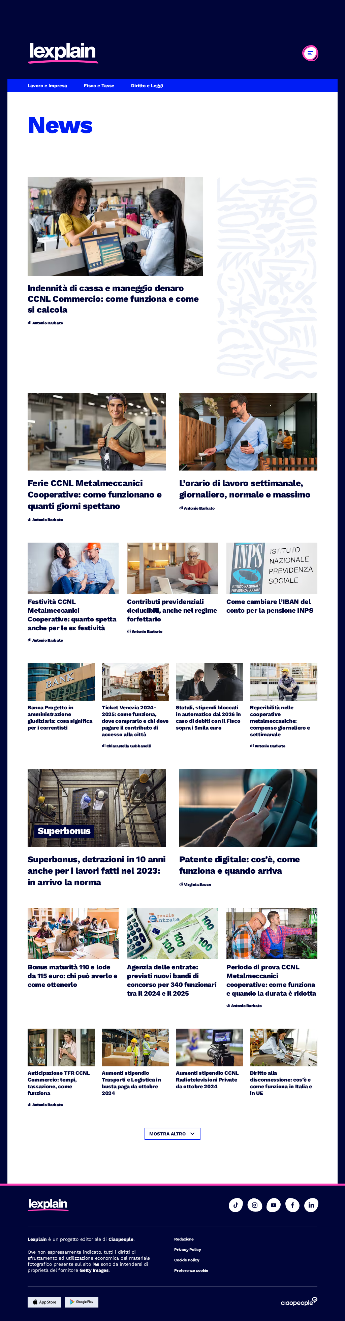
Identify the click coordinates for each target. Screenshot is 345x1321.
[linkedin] (311, 1205)
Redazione (184, 1239)
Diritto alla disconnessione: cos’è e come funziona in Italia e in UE (281, 1083)
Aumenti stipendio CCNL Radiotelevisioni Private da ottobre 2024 (207, 1080)
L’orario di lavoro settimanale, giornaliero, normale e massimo (244, 489)
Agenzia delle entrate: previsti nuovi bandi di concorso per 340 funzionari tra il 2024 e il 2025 (171, 980)
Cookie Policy (186, 1260)
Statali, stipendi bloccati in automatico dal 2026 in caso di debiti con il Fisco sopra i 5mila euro (208, 717)
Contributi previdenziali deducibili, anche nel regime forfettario (172, 610)
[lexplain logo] (63, 53)
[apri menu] (310, 53)
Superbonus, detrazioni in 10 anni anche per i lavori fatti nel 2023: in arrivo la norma (97, 870)
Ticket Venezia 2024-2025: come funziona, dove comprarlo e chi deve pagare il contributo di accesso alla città (135, 721)
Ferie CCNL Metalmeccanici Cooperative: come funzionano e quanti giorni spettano (94, 494)
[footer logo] (91, 1205)
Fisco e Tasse (99, 85)
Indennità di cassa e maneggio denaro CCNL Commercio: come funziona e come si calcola (113, 299)
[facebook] (292, 1205)
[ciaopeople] (299, 1302)
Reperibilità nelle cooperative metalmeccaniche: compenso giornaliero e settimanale (280, 721)
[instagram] (255, 1205)
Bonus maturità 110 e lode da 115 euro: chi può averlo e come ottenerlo (72, 976)
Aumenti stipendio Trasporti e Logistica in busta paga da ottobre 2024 (131, 1083)
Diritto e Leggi (147, 85)
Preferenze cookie (191, 1270)
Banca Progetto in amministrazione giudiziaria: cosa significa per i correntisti (60, 717)
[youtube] (274, 1205)
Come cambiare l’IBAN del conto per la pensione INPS (269, 606)
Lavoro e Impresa (47, 85)
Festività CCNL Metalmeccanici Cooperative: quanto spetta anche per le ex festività (72, 615)
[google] (81, 1302)
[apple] (44, 1302)
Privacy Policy (187, 1249)
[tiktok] (236, 1205)
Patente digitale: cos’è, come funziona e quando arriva (239, 865)
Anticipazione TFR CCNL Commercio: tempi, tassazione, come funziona (59, 1083)
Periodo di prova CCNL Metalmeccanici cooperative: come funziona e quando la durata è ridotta (271, 980)
